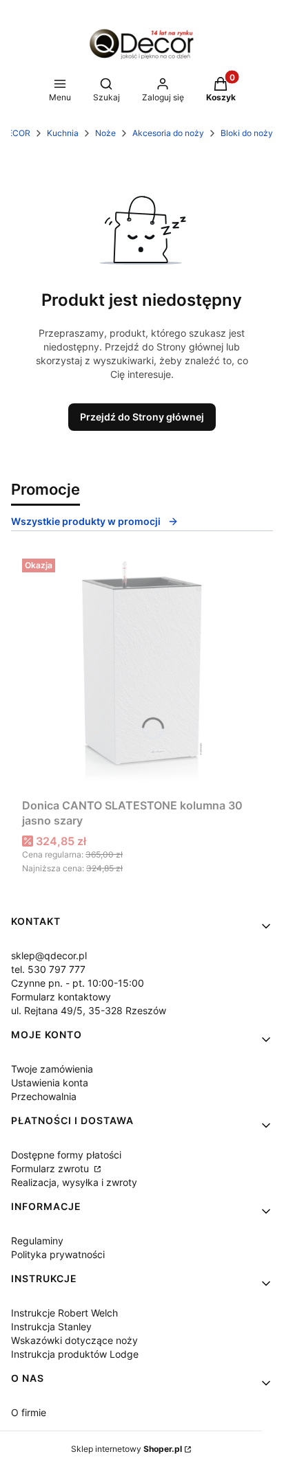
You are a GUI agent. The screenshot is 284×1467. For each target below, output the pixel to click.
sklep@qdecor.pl (49, 955)
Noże (105, 133)
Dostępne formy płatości (66, 1155)
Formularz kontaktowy (61, 997)
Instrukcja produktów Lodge (75, 1354)
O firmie (28, 1412)
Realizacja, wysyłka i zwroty (74, 1182)
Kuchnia (63, 133)
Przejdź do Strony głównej (142, 417)
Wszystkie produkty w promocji (86, 521)
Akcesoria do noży (168, 133)
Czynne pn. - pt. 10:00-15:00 (77, 983)
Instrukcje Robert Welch (64, 1313)
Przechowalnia (44, 1096)
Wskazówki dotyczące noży (74, 1340)
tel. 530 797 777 (48, 969)
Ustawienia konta (49, 1082)
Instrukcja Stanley (51, 1326)
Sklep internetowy (126, 1449)
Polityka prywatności (58, 1254)
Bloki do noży (247, 133)
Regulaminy (37, 1240)
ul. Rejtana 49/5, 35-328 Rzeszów (88, 1010)
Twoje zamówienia (52, 1069)
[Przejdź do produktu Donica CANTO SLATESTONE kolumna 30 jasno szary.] (142, 672)
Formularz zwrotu (51, 1168)
